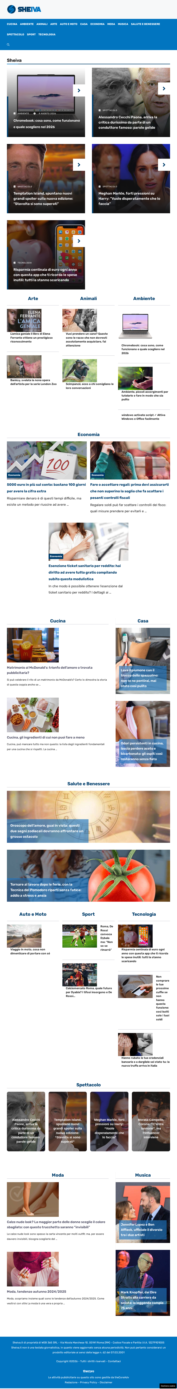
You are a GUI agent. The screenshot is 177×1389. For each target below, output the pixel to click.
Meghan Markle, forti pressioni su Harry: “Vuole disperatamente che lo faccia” (109, 1128)
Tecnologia (46, 34)
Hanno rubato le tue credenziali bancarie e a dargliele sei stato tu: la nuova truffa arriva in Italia (146, 1061)
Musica (123, 24)
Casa (84, 24)
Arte (53, 24)
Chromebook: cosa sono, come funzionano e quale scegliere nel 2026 (143, 349)
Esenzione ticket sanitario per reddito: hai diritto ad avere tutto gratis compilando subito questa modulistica (85, 572)
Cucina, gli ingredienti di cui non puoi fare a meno (46, 737)
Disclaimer (106, 1382)
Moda (111, 24)
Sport (31, 34)
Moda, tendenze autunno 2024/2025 (36, 1292)
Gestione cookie (168, 1386)
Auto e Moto (68, 24)
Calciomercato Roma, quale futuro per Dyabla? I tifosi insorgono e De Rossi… (89, 992)
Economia (97, 24)
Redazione (71, 1382)
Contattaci (114, 1361)
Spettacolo (15, 34)
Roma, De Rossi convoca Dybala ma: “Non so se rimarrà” (106, 938)
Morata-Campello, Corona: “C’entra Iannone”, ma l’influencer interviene (151, 1128)
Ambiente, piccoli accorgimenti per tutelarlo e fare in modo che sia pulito (145, 395)
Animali (42, 24)
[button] (8, 45)
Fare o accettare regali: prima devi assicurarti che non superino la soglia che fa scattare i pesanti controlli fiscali (129, 491)
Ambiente (27, 24)
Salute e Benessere (145, 24)
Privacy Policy (88, 1382)
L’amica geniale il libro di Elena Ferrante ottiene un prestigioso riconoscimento (31, 337)
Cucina (12, 24)
